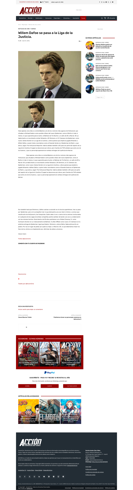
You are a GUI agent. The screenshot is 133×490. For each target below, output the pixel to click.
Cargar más (100, 97)
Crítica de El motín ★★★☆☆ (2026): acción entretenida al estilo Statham (105, 79)
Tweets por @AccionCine (26, 284)
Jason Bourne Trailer (25, 317)
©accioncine (22, 274)
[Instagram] (102, 2)
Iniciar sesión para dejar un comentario (30, 309)
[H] (22, 327)
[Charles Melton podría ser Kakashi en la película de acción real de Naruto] (28, 411)
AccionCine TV (22, 470)
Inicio (19, 24)
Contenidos (28, 360)
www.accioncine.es (72, 465)
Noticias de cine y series (35, 24)
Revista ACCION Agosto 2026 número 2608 (28, 363)
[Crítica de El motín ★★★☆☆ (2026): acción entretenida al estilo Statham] (90, 78)
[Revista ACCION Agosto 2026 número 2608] (28, 354)
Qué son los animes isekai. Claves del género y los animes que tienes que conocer (70, 419)
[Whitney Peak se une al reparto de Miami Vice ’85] (90, 89)
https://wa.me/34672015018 (100, 461)
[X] (108, 2)
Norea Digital (38, 470)
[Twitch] (58, 476)
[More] (65, 46)
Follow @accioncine (24, 239)
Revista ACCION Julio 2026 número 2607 (49, 363)
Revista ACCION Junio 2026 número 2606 (71, 363)
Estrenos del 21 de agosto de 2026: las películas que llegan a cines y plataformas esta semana (49, 419)
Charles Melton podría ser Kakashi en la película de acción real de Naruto (28, 420)
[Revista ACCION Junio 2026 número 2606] (70, 354)
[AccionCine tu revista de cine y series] (66, 442)
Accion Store (30, 470)
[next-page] (22, 427)
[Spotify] (63, 476)
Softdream (30, 488)
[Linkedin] (104, 2)
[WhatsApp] (110, 2)
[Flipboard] (49, 476)
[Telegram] (106, 2)
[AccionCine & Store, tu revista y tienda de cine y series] (30, 10)
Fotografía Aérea (47, 470)
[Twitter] (29, 476)
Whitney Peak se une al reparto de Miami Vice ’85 (104, 90)
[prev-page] (19, 427)
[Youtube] (113, 2)
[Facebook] (100, 2)
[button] (102, 18)
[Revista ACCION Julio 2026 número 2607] (49, 354)
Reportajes (24, 24)
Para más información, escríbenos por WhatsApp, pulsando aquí (49, 381)
